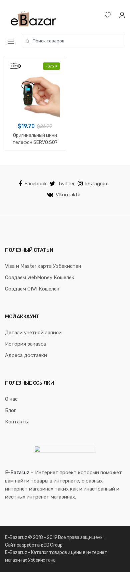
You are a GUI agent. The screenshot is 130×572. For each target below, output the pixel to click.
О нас (11, 399)
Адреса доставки (26, 355)
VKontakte (68, 195)
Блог (10, 410)
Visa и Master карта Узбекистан (43, 266)
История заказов (25, 344)
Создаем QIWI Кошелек (32, 289)
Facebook (35, 184)
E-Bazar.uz (17, 472)
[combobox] (73, 40)
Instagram (97, 184)
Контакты (17, 422)
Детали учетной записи (33, 333)
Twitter (66, 184)
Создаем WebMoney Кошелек (39, 277)
